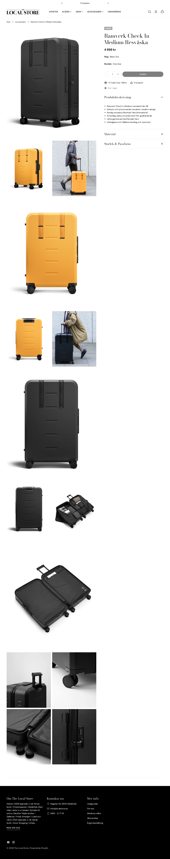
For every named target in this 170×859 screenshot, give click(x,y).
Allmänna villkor (94, 813)
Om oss (90, 808)
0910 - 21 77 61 (57, 813)
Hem (8, 22)
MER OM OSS (13, 827)
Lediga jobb (92, 803)
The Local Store (21, 848)
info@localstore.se (59, 808)
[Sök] (149, 11)
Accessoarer (20, 22)
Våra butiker (92, 818)
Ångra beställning (95, 823)
